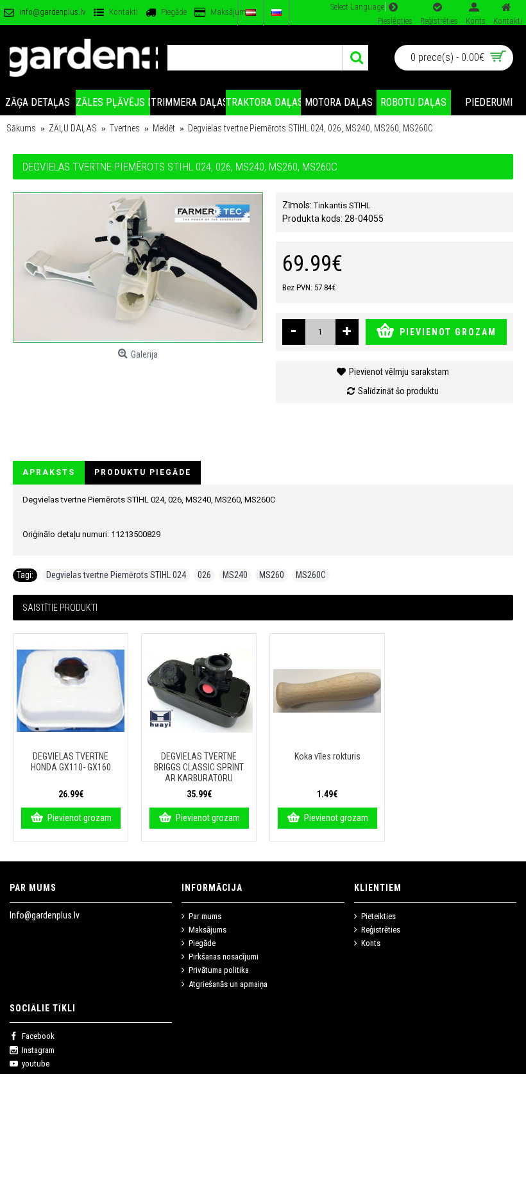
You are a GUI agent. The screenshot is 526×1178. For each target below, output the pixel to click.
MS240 (235, 575)
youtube (35, 1063)
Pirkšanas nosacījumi (224, 956)
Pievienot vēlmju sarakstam (399, 372)
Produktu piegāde (142, 472)
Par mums (205, 916)
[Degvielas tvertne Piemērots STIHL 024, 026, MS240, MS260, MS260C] (138, 267)
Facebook (38, 1036)
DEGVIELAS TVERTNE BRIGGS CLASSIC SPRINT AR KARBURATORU (199, 767)
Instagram (38, 1050)
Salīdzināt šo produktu (398, 391)
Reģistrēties (380, 929)
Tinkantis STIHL (342, 205)
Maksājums (207, 929)
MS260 (271, 575)
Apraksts (48, 472)
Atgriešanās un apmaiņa (228, 984)
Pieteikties (378, 916)
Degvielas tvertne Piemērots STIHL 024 (116, 575)
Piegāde (202, 943)
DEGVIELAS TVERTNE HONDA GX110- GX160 (71, 761)
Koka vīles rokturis (327, 756)
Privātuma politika (219, 970)
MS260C (311, 575)
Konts (370, 943)
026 (204, 575)
